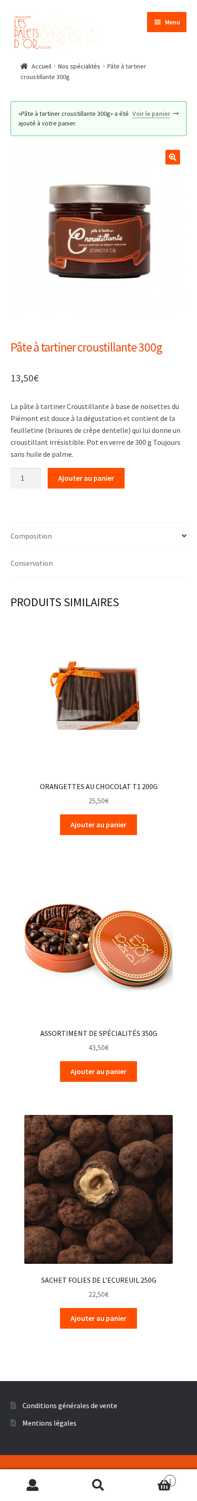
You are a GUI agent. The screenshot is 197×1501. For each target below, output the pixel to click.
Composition (31, 535)
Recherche (98, 1485)
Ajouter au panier (86, 478)
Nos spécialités (79, 66)
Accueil (41, 66)
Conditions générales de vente (69, 1405)
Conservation (32, 563)
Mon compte (33, 1485)
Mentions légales (49, 1422)
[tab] (99, 536)
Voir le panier (151, 113)
